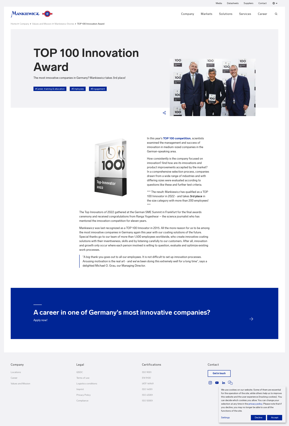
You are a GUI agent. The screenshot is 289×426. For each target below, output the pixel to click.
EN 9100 (146, 377)
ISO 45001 (147, 395)
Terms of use (82, 377)
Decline (258, 417)
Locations (16, 372)
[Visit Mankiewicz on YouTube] (216, 382)
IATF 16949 (148, 383)
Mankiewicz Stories (64, 23)
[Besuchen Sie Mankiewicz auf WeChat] (230, 382)
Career (262, 14)
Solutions (225, 14)
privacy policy (255, 403)
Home (14, 23)
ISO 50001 (147, 400)
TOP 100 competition (177, 138)
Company (187, 14)
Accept (274, 417)
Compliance (82, 400)
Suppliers (248, 3)
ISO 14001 (147, 389)
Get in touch (219, 373)
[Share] (164, 112)
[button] (274, 3)
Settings (225, 417)
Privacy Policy (83, 395)
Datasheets (233, 3)
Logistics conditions (86, 383)
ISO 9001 (147, 372)
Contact (262, 3)
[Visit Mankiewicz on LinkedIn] (223, 382)
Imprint (80, 389)
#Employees (77, 88)
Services (245, 14)
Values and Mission (42, 23)
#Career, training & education (50, 88)
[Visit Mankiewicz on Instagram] (210, 382)
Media (219, 3)
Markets (206, 14)
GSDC (79, 372)
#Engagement (98, 88)
